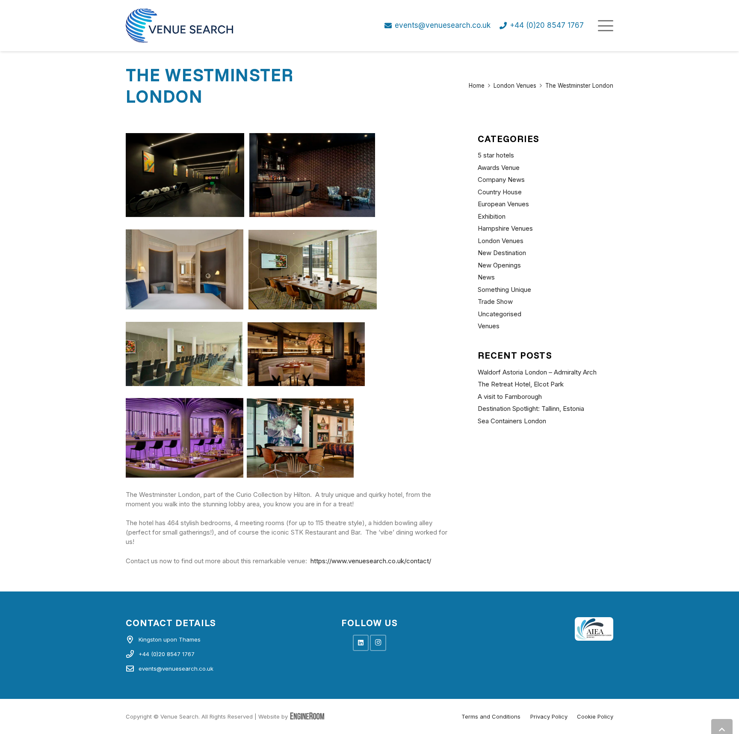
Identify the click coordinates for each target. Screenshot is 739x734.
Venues (489, 326)
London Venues (500, 241)
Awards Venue (499, 167)
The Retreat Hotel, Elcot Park (521, 384)
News (486, 277)
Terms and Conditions (490, 716)
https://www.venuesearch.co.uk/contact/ (370, 561)
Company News (501, 179)
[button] (605, 25)
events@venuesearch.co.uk (176, 668)
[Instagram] (378, 643)
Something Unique (504, 289)
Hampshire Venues (505, 228)
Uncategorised (499, 314)
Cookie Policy (595, 716)
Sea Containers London (512, 421)
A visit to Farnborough (510, 396)
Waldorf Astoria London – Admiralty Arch (537, 372)
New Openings (499, 265)
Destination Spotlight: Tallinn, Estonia (531, 408)
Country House (500, 192)
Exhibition (491, 216)
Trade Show (495, 301)
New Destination (502, 253)
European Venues (503, 204)
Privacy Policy (549, 716)
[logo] (179, 26)
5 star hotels (496, 155)
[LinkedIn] (361, 643)
